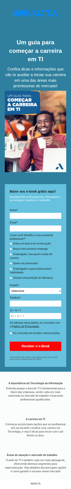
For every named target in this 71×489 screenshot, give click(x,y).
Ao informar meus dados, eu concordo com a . (35, 324)
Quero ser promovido (25, 263)
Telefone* (15, 297)
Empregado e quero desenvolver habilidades (31, 270)
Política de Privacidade (25, 326)
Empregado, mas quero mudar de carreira (31, 256)
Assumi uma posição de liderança (33, 277)
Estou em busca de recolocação (32, 243)
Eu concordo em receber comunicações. (36, 333)
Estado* (14, 285)
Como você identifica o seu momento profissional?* (31, 237)
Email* (14, 222)
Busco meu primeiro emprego (30, 248)
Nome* (14, 210)
